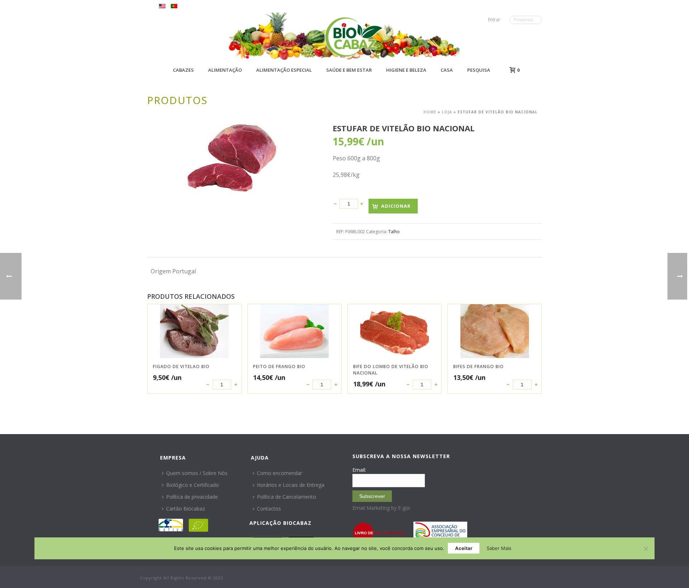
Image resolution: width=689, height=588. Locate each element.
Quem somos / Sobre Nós (197, 473)
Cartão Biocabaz (185, 508)
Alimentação (225, 70)
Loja (447, 111)
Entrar (494, 20)
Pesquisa (478, 70)
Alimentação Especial (284, 70)
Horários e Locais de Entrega (290, 484)
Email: (359, 469)
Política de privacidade (192, 496)
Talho (394, 232)
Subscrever (372, 496)
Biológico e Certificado (192, 484)
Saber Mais (499, 548)
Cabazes (183, 70)
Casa (447, 70)
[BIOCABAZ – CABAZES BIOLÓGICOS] (353, 37)
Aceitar (463, 548)
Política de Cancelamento (286, 496)
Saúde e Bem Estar (349, 70)
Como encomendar (279, 473)
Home (429, 111)
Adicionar (396, 206)
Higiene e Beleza (406, 70)
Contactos (269, 508)
